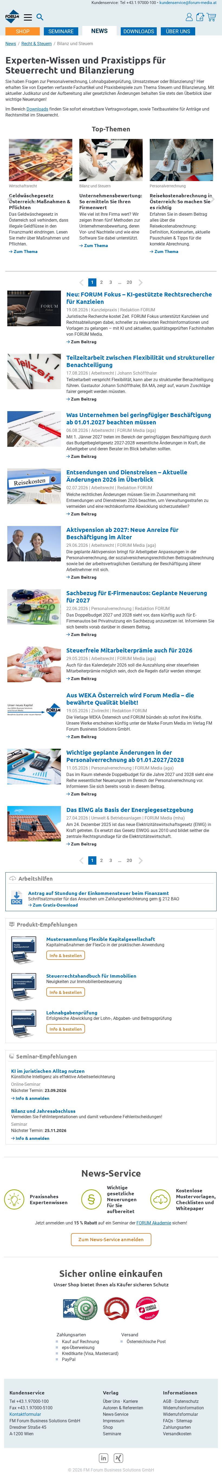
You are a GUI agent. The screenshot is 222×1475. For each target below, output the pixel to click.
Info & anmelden (32, 1098)
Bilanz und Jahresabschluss (43, 1111)
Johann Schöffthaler (137, 373)
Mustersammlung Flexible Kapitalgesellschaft (100, 939)
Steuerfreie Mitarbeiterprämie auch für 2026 (129, 650)
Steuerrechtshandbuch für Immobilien (91, 976)
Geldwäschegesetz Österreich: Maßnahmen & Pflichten (39, 201)
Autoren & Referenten (123, 1407)
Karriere (130, 1401)
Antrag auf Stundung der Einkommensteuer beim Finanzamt (98, 893)
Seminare (112, 1433)
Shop (108, 1427)
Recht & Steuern (36, 43)
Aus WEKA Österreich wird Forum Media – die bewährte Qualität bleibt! (130, 698)
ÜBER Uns (178, 31)
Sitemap (184, 1420)
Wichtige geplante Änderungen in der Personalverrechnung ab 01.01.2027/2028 (125, 756)
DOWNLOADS (138, 31)
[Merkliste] (200, 17)
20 (129, 282)
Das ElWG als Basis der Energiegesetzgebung (129, 809)
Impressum (113, 1420)
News (10, 43)
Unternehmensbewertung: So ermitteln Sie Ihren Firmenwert (110, 201)
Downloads (37, 109)
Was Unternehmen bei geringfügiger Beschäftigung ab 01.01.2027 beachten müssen (138, 418)
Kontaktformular (25, 1414)
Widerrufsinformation (183, 1407)
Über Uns (111, 1401)
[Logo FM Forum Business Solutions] (12, 16)
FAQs (168, 1420)
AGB (167, 1401)
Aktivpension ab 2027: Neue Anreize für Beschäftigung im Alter (122, 533)
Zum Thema (26, 251)
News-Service (115, 1414)
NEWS (99, 31)
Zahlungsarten (71, 1334)
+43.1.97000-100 (32, 1401)
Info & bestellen (66, 955)
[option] (40, 196)
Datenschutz (187, 1401)
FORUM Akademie (153, 1223)
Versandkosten (177, 1433)
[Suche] (40, 18)
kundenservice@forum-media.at (188, 2)
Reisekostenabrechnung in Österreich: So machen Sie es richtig (181, 201)
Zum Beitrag (83, 341)
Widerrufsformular (180, 1414)
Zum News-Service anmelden (111, 1239)
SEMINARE (61, 31)
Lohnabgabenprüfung (71, 1012)
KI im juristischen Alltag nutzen (48, 1071)
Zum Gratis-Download (55, 905)
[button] (189, 17)
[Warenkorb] (211, 17)
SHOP (23, 31)
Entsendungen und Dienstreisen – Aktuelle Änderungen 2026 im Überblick (126, 475)
